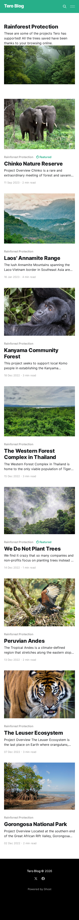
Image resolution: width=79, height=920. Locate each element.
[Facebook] (43, 878)
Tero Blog (14, 6)
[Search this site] (64, 6)
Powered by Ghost (39, 889)
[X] (35, 878)
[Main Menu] (72, 6)
